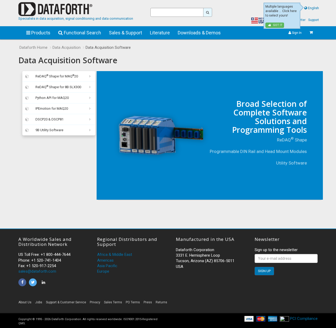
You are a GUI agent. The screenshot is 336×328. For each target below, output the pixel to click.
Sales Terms (113, 302)
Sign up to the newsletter (276, 249)
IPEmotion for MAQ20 (51, 108)
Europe (103, 271)
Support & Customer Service (66, 302)
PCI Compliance (303, 318)
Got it (277, 25)
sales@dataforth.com (37, 271)
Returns (161, 302)
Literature (160, 32)
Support (313, 20)
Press (148, 302)
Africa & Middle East (114, 254)
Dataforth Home (33, 47)
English (313, 8)
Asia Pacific (107, 265)
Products (40, 32)
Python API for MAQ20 (52, 98)
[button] (270, 303)
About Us (25, 302)
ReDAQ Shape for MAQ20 (56, 76)
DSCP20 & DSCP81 (49, 119)
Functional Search (82, 32)
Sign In (296, 33)
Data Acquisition (66, 47)
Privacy (95, 302)
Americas (105, 260)
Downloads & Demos (199, 32)
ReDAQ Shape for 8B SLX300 (58, 86)
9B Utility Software (49, 130)
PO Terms (133, 302)
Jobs (38, 302)
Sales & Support (125, 32)
